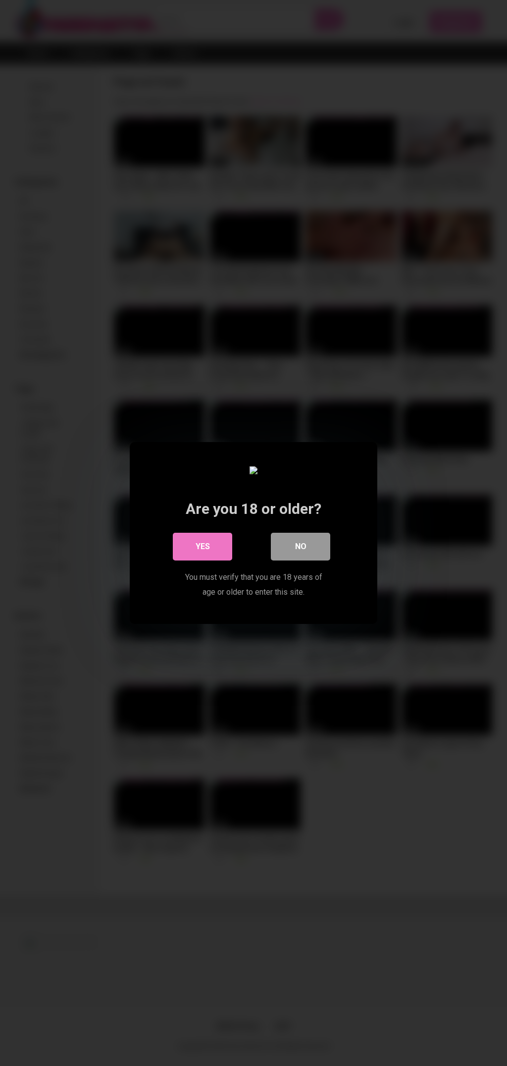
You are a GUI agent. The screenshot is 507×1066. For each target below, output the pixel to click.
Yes (203, 546)
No (300, 546)
